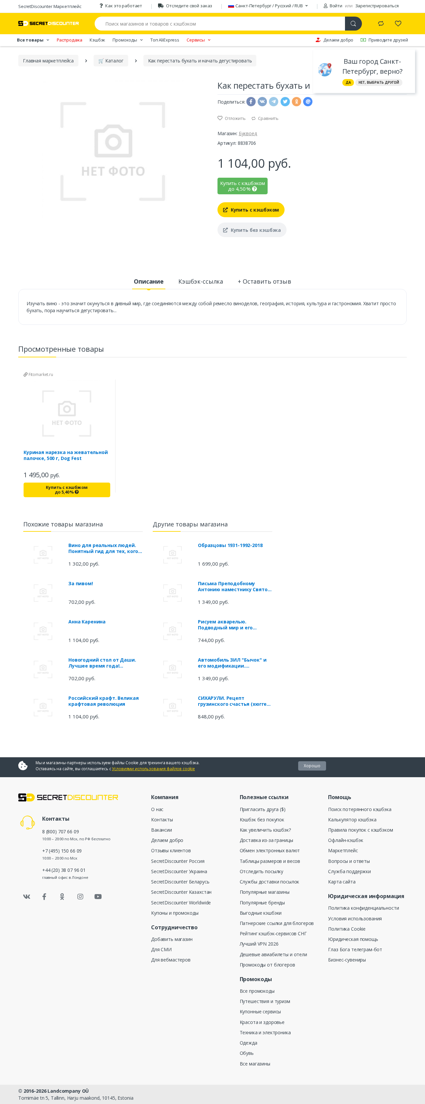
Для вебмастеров (171, 960)
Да (348, 82)
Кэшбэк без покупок (262, 819)
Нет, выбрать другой (379, 82)
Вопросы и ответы (349, 861)
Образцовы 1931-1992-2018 (230, 545)
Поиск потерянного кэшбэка (359, 809)
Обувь (247, 1053)
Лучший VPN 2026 (259, 944)
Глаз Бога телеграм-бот (355, 949)
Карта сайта (341, 881)
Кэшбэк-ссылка (200, 281)
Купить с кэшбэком (254, 210)
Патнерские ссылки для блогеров (277, 923)
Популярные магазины (265, 892)
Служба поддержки (349, 871)
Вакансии (161, 830)
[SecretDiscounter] (48, 23)
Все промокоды (257, 991)
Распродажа (70, 40)
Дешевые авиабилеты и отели (273, 954)
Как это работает (123, 6)
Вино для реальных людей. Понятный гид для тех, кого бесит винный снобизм (103, 548)
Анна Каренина (87, 622)
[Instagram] (80, 896)
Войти (335, 6)
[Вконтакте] (26, 896)
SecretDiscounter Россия (178, 861)
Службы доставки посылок (269, 881)
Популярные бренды (262, 902)
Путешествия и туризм (265, 1001)
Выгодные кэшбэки (261, 913)
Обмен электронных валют (270, 850)
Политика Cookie (347, 929)
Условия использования (355, 918)
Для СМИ (161, 949)
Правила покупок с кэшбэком (360, 830)
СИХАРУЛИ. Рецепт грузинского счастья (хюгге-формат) (233, 701)
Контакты (162, 819)
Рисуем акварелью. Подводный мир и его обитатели (225, 625)
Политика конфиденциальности (363, 908)
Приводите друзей (388, 40)
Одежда (248, 1043)
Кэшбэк (97, 40)
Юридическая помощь (353, 939)
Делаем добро (338, 40)
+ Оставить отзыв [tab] (264, 281)
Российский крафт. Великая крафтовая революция (103, 701)
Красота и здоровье (262, 1022)
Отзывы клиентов (171, 850)
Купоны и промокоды (174, 913)
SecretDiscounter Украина (179, 871)
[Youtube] (98, 896)
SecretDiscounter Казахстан (181, 892)
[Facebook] (44, 896)
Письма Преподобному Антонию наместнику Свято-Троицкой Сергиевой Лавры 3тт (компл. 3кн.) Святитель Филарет (233, 587)
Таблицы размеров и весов (270, 861)
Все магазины (255, 1063)
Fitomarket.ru (40, 374)
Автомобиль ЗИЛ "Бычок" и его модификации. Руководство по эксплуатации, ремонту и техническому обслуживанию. (232, 663)
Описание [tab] (149, 281)
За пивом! (80, 584)
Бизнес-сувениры (347, 960)
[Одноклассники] (62, 896)
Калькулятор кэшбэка (352, 819)
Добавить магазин (172, 939)
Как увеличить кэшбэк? (265, 830)
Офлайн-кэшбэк (345, 840)
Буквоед (248, 133)
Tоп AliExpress (164, 40)
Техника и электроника (265, 1032)
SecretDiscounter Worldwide (181, 902)
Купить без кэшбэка (255, 230)
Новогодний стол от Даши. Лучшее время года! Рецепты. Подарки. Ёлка (102, 663)
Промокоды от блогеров (267, 965)
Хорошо (312, 766)
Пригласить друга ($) (263, 809)
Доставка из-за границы (266, 840)
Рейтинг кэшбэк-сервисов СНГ (273, 933)
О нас (157, 809)
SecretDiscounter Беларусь (180, 881)
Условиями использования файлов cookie (153, 769)
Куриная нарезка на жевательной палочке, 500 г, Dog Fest (66, 455)
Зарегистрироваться (377, 6)
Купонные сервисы (260, 1011)
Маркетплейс (343, 850)
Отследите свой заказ (189, 6)
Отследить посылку (262, 871)
